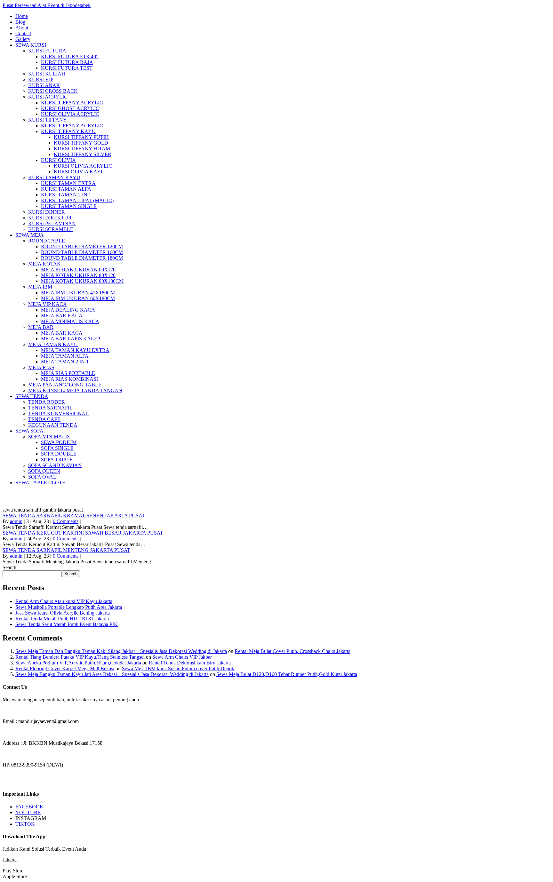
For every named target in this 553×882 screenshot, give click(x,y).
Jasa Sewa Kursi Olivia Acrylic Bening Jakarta (62, 613)
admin (16, 521)
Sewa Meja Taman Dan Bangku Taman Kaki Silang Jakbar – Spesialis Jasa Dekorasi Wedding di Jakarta (121, 651)
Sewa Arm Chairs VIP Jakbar (182, 657)
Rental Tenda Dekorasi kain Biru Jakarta (190, 662)
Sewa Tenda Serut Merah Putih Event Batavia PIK (66, 624)
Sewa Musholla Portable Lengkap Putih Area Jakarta (68, 607)
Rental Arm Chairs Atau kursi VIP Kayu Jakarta (63, 601)
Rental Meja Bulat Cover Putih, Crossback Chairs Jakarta (292, 651)
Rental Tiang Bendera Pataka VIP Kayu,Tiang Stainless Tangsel (80, 657)
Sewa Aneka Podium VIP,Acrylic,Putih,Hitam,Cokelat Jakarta (78, 662)
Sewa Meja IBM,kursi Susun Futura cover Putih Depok (178, 668)
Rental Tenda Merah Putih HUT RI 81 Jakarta (62, 618)
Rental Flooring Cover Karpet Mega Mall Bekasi (64, 668)
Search (9, 567)
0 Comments (65, 521)
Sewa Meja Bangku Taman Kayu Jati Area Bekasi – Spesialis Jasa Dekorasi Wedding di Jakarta (112, 674)
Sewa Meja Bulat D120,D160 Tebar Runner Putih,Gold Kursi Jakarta (286, 674)
